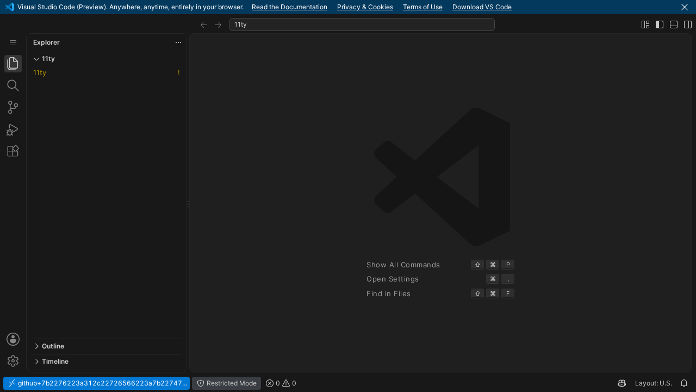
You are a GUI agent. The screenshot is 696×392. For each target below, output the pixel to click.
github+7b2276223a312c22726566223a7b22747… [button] (102, 383)
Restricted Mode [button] (231, 383)
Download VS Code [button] (482, 7)
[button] (685, 7)
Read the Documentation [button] (289, 7)
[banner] (348, 7)
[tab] (13, 64)
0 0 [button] (285, 383)
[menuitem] (13, 42)
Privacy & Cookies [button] (365, 7)
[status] (348, 383)
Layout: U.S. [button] (653, 383)
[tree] (106, 202)
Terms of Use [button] (423, 7)
